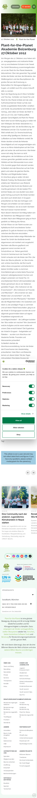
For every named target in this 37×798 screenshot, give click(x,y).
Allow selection (18, 427)
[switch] (32, 392)
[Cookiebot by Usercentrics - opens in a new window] (26, 361)
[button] (34, 6)
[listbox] (18, 594)
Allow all (18, 420)
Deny (18, 434)
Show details (26, 414)
